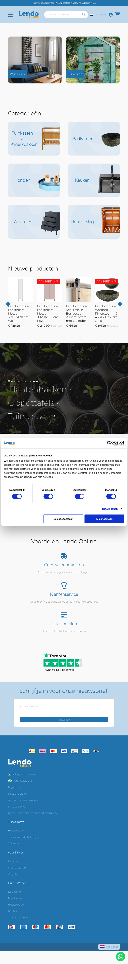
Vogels (12, 874)
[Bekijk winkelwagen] (117, 14)
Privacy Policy (17, 806)
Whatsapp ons (22, 780)
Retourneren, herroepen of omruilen (32, 813)
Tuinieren (14, 843)
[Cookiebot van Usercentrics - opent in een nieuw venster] (109, 443)
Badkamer (15, 891)
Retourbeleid (17, 793)
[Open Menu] (10, 14)
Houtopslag (16, 830)
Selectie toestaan (63, 518)
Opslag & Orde (18, 917)
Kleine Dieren (17, 867)
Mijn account (17, 787)
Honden (13, 861)
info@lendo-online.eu (27, 774)
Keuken (13, 911)
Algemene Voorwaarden (24, 800)
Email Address (29, 706)
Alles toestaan (104, 518)
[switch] (48, 496)
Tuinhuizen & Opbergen (24, 837)
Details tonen (110, 508)
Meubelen (15, 898)
